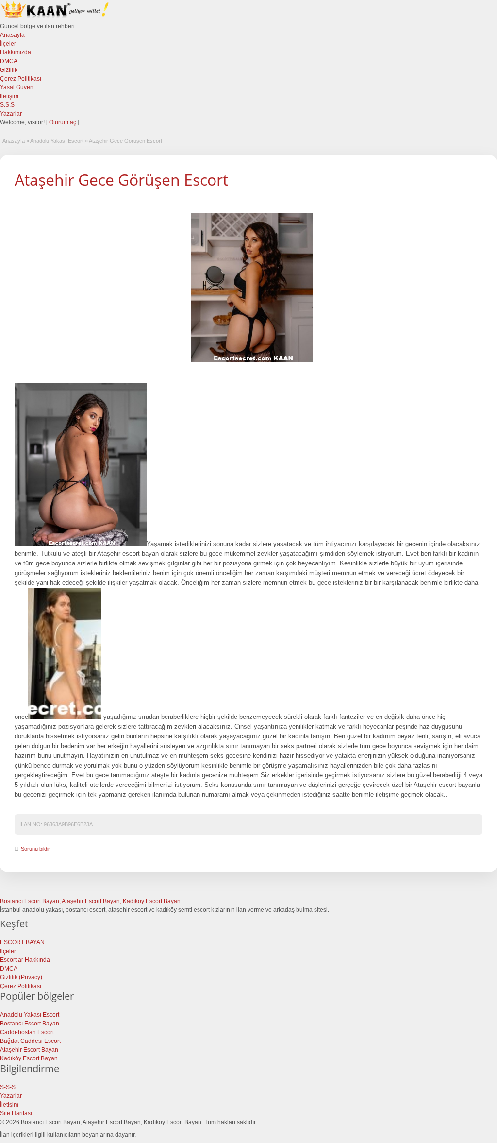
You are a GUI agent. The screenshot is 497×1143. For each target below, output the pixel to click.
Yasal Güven (16, 87)
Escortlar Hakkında (25, 959)
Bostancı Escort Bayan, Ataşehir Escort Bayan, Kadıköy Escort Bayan (90, 901)
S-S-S (8, 1087)
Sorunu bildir (35, 849)
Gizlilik (8, 70)
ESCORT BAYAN (22, 942)
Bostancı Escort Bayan (29, 1023)
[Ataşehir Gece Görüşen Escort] (252, 287)
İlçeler (8, 43)
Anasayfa (12, 35)
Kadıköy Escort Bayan (29, 1058)
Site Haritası (16, 1113)
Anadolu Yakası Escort (56, 141)
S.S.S (7, 105)
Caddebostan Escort (27, 1032)
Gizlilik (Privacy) (21, 977)
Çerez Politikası (20, 78)
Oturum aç (63, 122)
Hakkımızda (15, 52)
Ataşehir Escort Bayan (29, 1049)
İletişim (9, 96)
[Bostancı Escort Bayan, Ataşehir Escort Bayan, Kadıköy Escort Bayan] (56, 17)
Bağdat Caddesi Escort (30, 1041)
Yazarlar (11, 113)
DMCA (8, 61)
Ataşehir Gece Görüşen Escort (121, 179)
